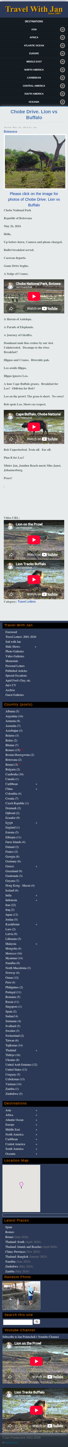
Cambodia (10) (14, 774)
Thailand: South (14, 1242)
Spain (8, 1227)
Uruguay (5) (12, 1074)
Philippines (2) (14, 987)
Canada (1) (12, 779)
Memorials (11, 661)
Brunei (9, 1237)
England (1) (12, 827)
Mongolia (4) (13, 948)
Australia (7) (12, 726)
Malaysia (10, 944)
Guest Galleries (14, 695)
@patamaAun (11, 1442)
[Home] (34, 14)
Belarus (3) (12, 735)
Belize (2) (11, 740)
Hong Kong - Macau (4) (20, 885)
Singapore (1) (13, 1006)
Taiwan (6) (12, 1040)
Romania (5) (12, 997)
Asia (34, 29)
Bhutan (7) (11, 745)
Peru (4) (10, 982)
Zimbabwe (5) (13, 1094)
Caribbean (34, 77)
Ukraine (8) (12, 1060)
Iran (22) (10, 905)
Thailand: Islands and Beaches (23, 1247)
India (8, 895)
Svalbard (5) (12, 1026)
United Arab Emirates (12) (21, 1064)
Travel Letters (27, 601)
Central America (34, 86)
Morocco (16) (13, 953)
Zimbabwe (11, 1266)
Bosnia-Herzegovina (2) (19, 755)
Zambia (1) (12, 1089)
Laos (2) (10, 929)
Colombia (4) (13, 793)
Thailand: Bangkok (16, 1256)
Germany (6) (13, 861)
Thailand (10, 1050)
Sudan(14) (11, 1016)
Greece (9, 866)
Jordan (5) (11, 919)
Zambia (9, 1271)
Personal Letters (15, 666)
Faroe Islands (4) (15, 842)
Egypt (9, 823)
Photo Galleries (14, 651)
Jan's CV (10, 685)
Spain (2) (10, 1011)
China (9, 789)
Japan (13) (11, 914)
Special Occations (16, 675)
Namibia (10, 1261)
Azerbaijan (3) (13, 730)
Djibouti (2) (12, 813)
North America (34, 69)
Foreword (11, 632)
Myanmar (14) (14, 958)
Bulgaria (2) (12, 769)
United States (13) (16, 1069)
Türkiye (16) (12, 1055)
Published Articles (16, 671)
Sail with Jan (13, 641)
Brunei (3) (13, 764)
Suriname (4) (13, 1021)
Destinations (34, 21)
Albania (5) (12, 711)
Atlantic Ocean (34, 45)
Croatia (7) (11, 798)
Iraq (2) (9, 910)
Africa (34, 37)
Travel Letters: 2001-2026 (20, 637)
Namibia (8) (12, 963)
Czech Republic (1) (17, 803)
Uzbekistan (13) (15, 1079)
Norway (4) (12, 973)
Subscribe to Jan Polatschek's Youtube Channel (30, 1337)
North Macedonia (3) (18, 968)
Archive (10, 690)
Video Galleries (14, 656)
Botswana (10, 131)
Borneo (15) (14, 750)
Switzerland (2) (14, 1035)
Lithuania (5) (13, 939)
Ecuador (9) (12, 818)
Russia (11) (12, 1002)
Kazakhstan (12, 924)
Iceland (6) (11, 890)
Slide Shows (12, 646)
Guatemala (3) (13, 876)
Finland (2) (12, 847)
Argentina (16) (14, 716)
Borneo (9, 1232)
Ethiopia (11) (13, 837)
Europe (34, 53)
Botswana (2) (13, 760)
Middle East (34, 61)
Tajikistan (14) (14, 1045)
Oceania (34, 102)
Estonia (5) (12, 832)
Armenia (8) (12, 721)
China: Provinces (15, 1251)
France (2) (11, 851)
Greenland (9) (13, 871)
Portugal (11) (13, 992)
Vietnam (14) (13, 1084)
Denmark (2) (13, 808)
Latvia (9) (11, 934)
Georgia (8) (12, 856)
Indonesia (11, 900)
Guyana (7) (12, 881)
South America (34, 93)
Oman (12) (12, 977)
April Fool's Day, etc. (18, 680)
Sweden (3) (12, 1031)
